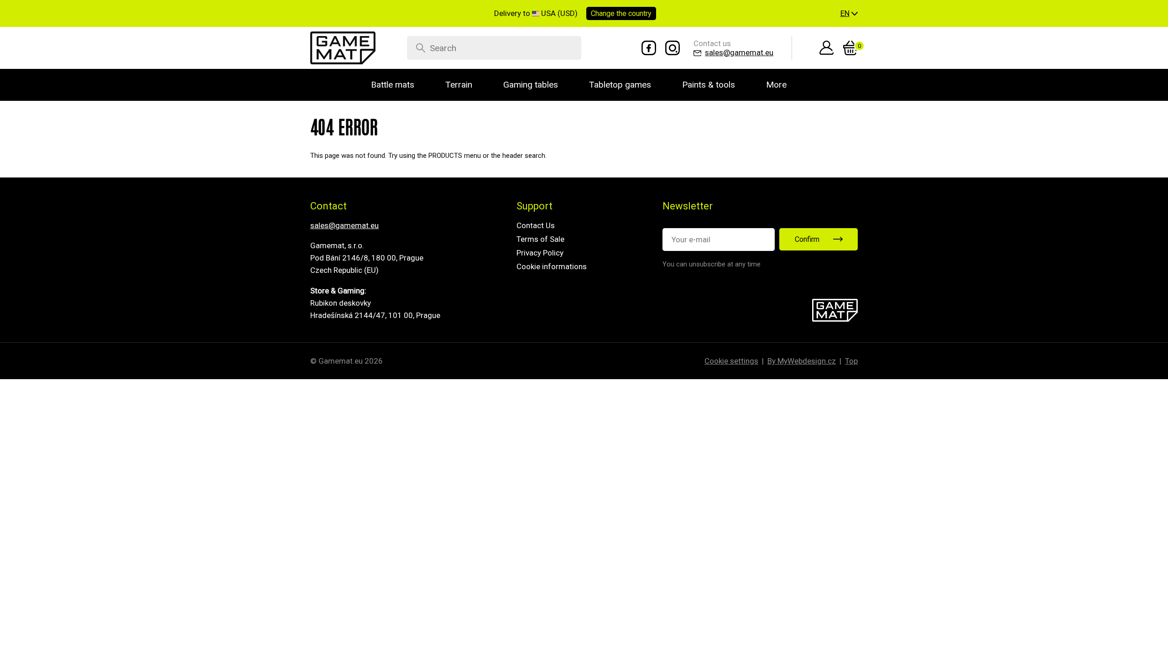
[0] (850, 48)
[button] (849, 14)
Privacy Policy (539, 252)
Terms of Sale (540, 239)
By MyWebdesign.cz (801, 360)
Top (851, 360)
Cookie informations (551, 266)
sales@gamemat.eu (344, 225)
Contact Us (535, 225)
